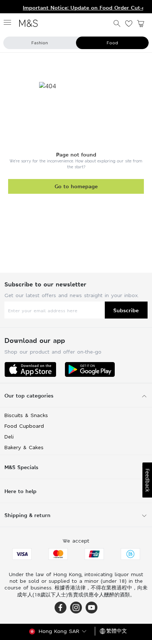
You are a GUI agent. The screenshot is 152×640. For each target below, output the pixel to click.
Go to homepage (76, 186)
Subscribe (126, 310)
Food (112, 43)
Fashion (39, 43)
